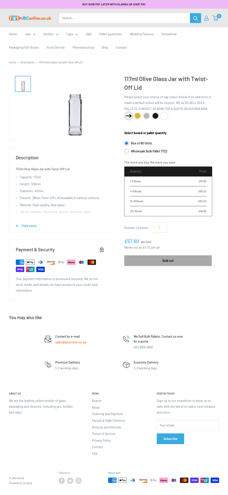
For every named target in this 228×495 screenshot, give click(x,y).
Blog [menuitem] (105, 47)
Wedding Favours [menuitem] (142, 34)
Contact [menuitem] (121, 47)
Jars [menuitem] (28, 34)
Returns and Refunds (106, 427)
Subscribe (170, 439)
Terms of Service (103, 434)
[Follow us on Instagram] (78, 481)
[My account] (206, 18)
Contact (97, 447)
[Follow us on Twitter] (70, 481)
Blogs (96, 407)
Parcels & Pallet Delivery (108, 420)
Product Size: (133, 126)
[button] (215, 18)
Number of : (136, 228)
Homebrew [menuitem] (169, 34)
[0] (215, 18)
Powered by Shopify (20, 483)
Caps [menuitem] (69, 34)
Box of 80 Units (141, 143)
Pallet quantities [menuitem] (111, 34)
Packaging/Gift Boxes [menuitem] (24, 47)
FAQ (94, 453)
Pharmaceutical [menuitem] (83, 47)
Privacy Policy (101, 440)
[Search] (195, 18)
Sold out (168, 260)
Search (97, 401)
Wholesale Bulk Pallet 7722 (149, 151)
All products (27, 62)
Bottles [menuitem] (49, 34)
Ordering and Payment (107, 414)
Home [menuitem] (13, 34)
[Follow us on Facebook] (62, 481)
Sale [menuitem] (89, 34)
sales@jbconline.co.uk (70, 342)
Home (12, 62)
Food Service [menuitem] (56, 47)
